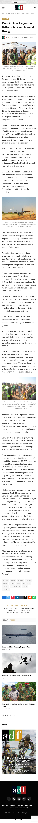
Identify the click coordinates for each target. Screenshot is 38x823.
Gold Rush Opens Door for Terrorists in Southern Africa (18, 705)
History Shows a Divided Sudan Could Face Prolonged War (27, 610)
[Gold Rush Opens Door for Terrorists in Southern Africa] (19, 691)
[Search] (35, 7)
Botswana (20, 580)
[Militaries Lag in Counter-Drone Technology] (19, 663)
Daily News (6, 18)
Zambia (25, 586)
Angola (13, 580)
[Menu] (3, 7)
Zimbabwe (6, 589)
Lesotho (28, 580)
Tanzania (5, 586)
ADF (9, 37)
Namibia (12, 583)
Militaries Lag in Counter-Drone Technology (16, 675)
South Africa (26, 583)
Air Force (5, 580)
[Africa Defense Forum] (19, 7)
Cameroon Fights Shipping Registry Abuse (16, 647)
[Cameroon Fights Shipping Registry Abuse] (19, 634)
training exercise (15, 586)
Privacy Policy (19, 820)
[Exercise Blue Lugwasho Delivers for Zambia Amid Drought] (19, 53)
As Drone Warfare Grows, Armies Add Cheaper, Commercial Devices (10, 610)
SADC (18, 583)
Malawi (5, 583)
